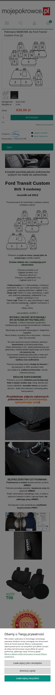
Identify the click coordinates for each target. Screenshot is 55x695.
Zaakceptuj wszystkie (27, 678)
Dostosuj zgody (28, 670)
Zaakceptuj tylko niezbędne (27, 663)
